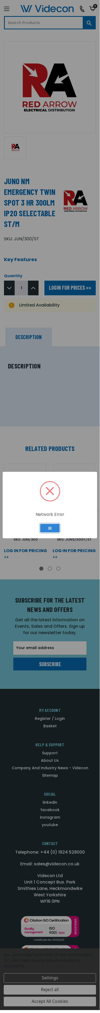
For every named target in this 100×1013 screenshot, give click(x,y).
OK (50, 528)
